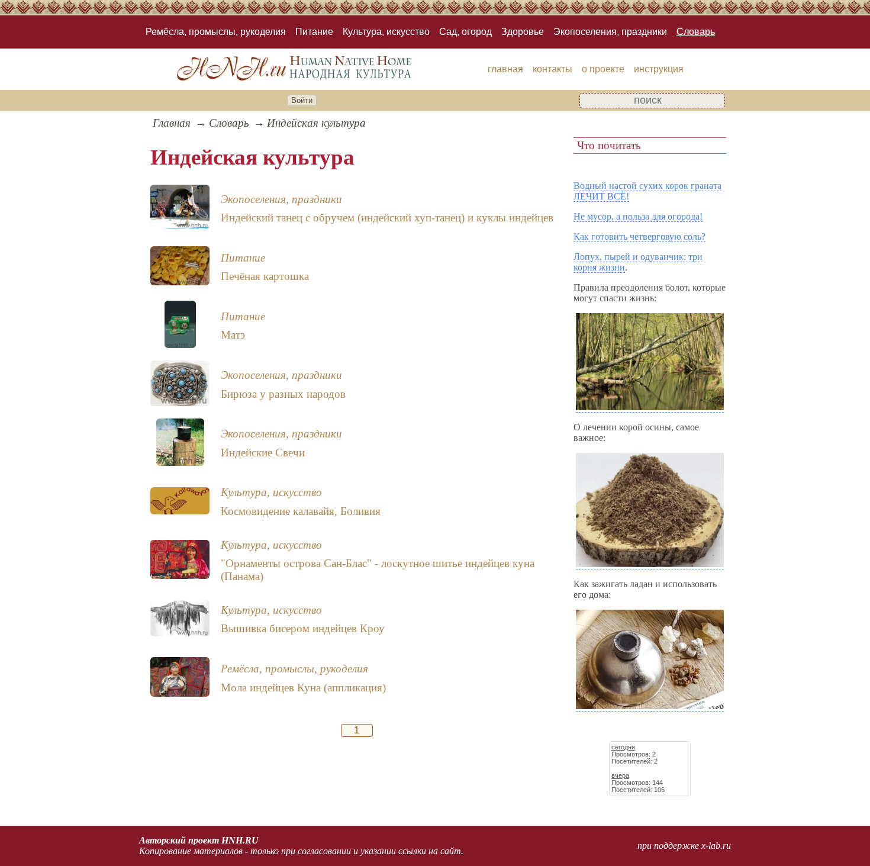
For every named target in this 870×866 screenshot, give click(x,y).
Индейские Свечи (263, 452)
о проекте (603, 69)
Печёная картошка (265, 276)
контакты (552, 69)
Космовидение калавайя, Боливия (301, 511)
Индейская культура (316, 123)
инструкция (659, 69)
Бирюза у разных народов (283, 394)
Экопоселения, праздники (610, 32)
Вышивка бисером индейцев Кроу (303, 628)
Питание (314, 32)
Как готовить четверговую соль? (639, 236)
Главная (172, 123)
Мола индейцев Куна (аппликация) (303, 687)
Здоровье (522, 32)
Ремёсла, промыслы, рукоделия (216, 32)
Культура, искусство (386, 32)
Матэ (233, 335)
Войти (301, 100)
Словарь (695, 32)
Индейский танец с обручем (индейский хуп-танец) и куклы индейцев (387, 217)
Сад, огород (465, 32)
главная (505, 69)
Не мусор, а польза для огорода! (638, 216)
